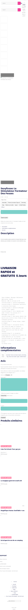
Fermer (15, 581)
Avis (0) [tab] (3, 230)
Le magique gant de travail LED (11, 481)
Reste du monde (12, 356)
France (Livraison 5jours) (15, 355)
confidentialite (3, 564)
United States (23, 356)
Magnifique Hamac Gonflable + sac (12, 510)
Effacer (3, 207)
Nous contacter (3, 559)
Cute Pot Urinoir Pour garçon (10, 449)
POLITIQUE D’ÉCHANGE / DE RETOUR (9, 571)
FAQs (1, 561)
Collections (14, 587)
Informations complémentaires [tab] (9, 228)
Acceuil (14, 584)
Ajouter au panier (4, 217)
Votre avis (3, 377)
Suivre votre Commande (5, 566)
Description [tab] (4, 226)
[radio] (4, 202)
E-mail (2, 405)
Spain (18, 356)
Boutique (14, 586)
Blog (14, 589)
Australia (8, 355)
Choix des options (6, 446)
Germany (24, 355)
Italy (7, 356)
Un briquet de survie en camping (12, 540)
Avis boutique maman (5, 568)
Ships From (3, 199)
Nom (2, 398)
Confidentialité (15, 594)
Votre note (3, 375)
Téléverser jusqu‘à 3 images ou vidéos (9, 393)
